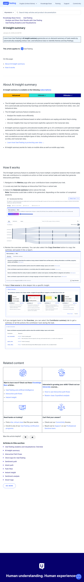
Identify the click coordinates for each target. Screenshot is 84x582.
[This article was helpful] (32, 437)
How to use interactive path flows (57, 392)
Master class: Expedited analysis (57, 395)
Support (66, 3)
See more (9, 486)
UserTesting (27, 18)
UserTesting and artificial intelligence (20, 390)
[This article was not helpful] (25, 437)
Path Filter (9, 469)
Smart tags (9, 480)
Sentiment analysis (12, 476)
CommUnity (77, 3)
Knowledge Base (46, 3)
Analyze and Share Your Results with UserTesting (23, 20)
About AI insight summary (15, 64)
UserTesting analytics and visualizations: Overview (24, 447)
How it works (10, 67)
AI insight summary (12, 450)
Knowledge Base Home (12, 18)
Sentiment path (11, 461)
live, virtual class (17, 422)
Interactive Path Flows (13, 454)
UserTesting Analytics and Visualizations (20, 23)
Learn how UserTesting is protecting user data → (25, 142)
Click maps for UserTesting (15, 458)
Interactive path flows (14, 394)
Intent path (9, 465)
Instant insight (11, 397)
